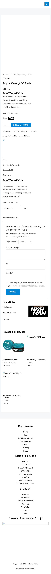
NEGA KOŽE (25, 471)
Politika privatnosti (25, 438)
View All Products (9, 313)
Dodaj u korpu (21, 125)
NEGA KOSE (25, 465)
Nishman (27, 136)
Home (25, 432)
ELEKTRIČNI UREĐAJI (25, 484)
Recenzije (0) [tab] (8, 170)
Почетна (6, 75)
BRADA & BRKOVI (25, 468)
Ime (8, 263)
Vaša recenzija (13, 247)
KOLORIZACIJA (25, 474)
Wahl (26, 510)
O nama (25, 445)
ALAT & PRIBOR (25, 481)
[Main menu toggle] (46, 4)
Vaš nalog (25, 448)
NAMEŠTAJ (25, 477)
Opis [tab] (4, 160)
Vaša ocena (11, 241)
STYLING (13, 75)
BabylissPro (25, 507)
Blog (25, 435)
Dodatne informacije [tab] (11, 165)
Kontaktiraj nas (25, 441)
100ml (25, 208)
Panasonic (25, 504)
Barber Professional (25, 501)
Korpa (25, 451)
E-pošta (9, 273)
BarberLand (25, 497)
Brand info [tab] (7, 175)
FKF (25, 513)
